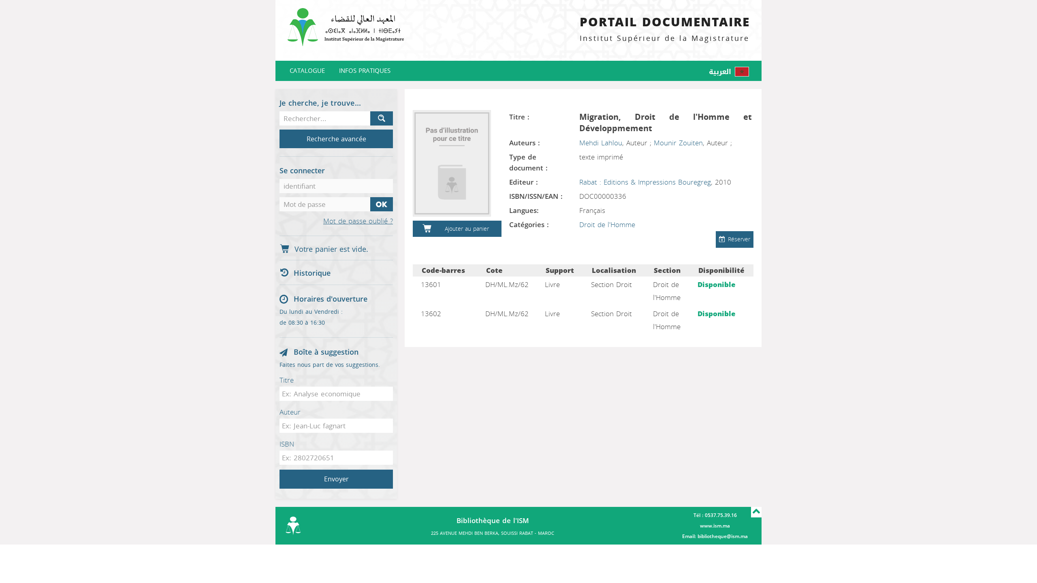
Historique (312, 273)
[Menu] (344, 30)
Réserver (739, 239)
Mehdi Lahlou (600, 142)
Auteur (290, 412)
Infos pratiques (364, 71)
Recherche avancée (336, 139)
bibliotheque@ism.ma (723, 536)
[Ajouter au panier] (427, 229)
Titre (287, 380)
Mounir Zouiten (678, 142)
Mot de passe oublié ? (358, 221)
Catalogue (307, 71)
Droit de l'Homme (607, 224)
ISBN (287, 444)
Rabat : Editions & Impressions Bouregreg (645, 182)
